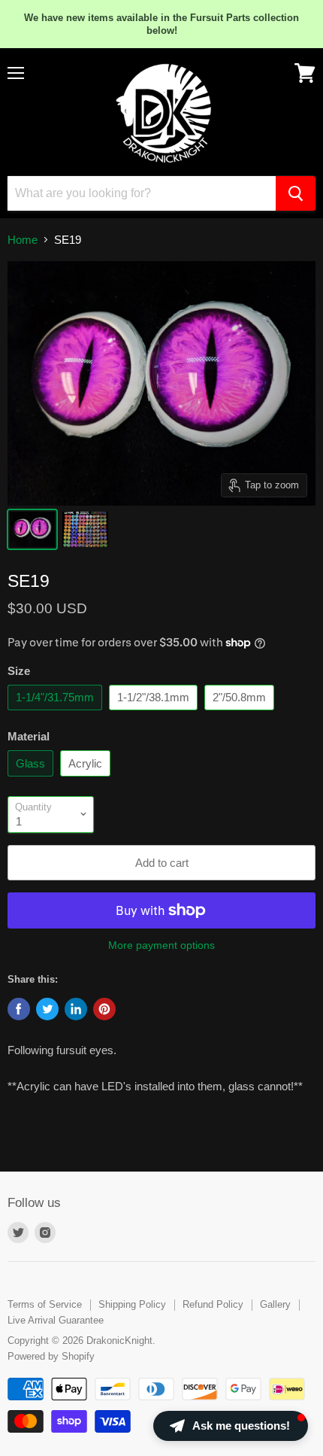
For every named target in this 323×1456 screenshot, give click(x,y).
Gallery (275, 1304)
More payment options (161, 945)
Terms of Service (45, 1304)
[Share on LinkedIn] (76, 1009)
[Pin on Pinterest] (104, 1009)
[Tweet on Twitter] (47, 1009)
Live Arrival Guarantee (56, 1320)
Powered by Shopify (51, 1356)
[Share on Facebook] (19, 1009)
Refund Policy (213, 1304)
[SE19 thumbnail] (32, 529)
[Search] (295, 193)
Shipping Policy (132, 1304)
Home (23, 239)
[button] (230, 1426)
